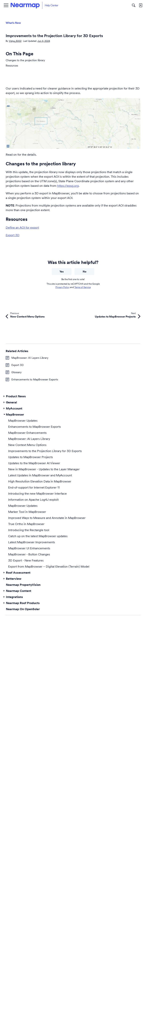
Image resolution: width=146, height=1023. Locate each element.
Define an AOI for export (22, 227)
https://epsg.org (68, 186)
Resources (12, 65)
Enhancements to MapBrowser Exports (34, 379)
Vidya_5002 (15, 41)
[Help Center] (34, 5)
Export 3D (12, 235)
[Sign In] (140, 5)
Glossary (16, 372)
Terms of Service (82, 287)
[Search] (133, 5)
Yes (62, 271)
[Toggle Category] (4, 396)
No (84, 271)
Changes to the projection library (25, 60)
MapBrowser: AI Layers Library (29, 357)
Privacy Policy (62, 287)
